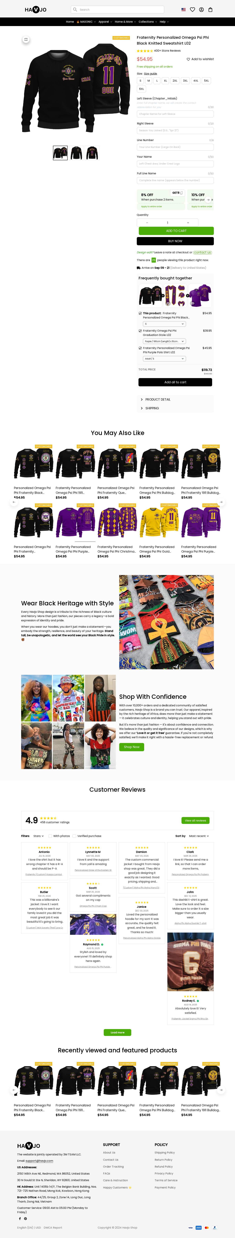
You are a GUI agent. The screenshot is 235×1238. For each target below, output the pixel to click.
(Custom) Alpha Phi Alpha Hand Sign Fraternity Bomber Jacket (142, 887)
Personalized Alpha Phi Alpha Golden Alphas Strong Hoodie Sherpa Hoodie (142, 938)
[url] (39, 1161)
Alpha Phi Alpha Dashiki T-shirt (190, 923)
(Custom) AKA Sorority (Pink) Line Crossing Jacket (44, 927)
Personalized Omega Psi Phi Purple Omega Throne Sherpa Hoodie (93, 966)
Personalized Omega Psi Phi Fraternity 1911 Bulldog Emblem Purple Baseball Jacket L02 (190, 874)
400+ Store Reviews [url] (167, 51)
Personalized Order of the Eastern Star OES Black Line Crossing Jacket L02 (93, 870)
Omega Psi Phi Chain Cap (93, 905)
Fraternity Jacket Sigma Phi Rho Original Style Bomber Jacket (191, 1018)
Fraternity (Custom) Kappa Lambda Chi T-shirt (44, 874)
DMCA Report (53, 1228)
